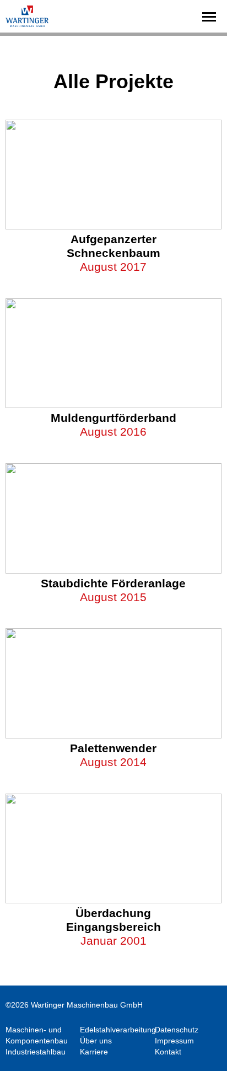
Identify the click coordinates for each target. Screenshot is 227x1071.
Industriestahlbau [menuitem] (36, 1051)
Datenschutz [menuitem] (176, 1029)
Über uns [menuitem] (96, 1040)
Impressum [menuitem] (174, 1040)
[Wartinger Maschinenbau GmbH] (28, 16)
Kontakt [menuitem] (168, 1051)
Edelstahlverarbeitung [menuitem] (118, 1029)
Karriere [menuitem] (94, 1051)
